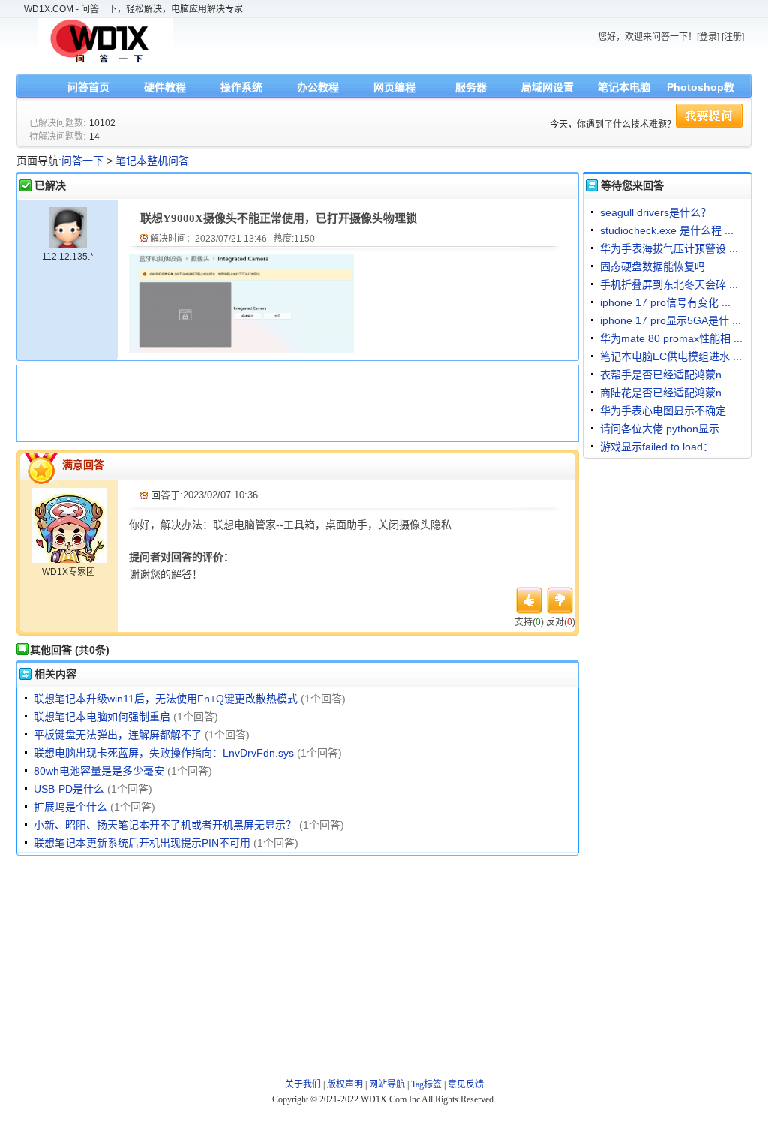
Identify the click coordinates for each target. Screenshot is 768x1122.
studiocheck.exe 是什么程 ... (667, 230)
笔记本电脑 (624, 87)
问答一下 (83, 161)
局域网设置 (547, 87)
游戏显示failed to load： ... (662, 447)
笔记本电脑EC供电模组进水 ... (671, 356)
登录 (708, 37)
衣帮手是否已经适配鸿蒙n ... (667, 374)
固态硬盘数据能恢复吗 (652, 266)
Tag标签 (426, 1084)
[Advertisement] (294, 401)
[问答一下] (105, 61)
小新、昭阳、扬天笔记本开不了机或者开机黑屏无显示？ (165, 825)
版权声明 (345, 1084)
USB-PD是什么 (69, 789)
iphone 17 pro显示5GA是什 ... (670, 320)
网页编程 (395, 87)
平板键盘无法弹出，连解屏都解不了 (118, 735)
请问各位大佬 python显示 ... (665, 429)
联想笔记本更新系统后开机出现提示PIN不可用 (142, 843)
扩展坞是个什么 (70, 807)
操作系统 (241, 87)
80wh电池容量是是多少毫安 (99, 771)
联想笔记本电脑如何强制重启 (102, 717)
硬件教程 (165, 87)
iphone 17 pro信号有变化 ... (665, 302)
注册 (733, 37)
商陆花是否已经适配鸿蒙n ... (667, 393)
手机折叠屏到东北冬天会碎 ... (669, 284)
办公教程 (318, 87)
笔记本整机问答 (152, 161)
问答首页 (89, 87)
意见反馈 (466, 1084)
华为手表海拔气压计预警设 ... (669, 248)
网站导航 (387, 1084)
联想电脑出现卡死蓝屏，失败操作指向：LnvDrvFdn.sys (164, 753)
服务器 (471, 87)
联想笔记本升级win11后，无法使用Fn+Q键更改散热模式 (166, 699)
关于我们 (303, 1084)
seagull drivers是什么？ (655, 212)
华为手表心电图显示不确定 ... (669, 411)
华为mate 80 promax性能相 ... (671, 338)
